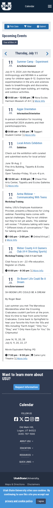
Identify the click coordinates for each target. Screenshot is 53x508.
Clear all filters (9, 42)
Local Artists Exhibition (29, 143)
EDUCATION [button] (25, 448)
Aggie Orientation (26, 109)
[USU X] (21, 420)
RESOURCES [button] (25, 455)
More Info (40, 101)
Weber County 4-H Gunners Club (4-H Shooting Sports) (32, 249)
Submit (42, 26)
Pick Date (14, 26)
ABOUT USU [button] (25, 441)
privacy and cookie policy (18, 501)
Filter (29, 26)
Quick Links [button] (25, 462)
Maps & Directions (15, 484)
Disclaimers (33, 484)
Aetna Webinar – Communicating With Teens (32, 195)
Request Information (26, 387)
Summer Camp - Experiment (32, 61)
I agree (41, 501)
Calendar (26, 405)
